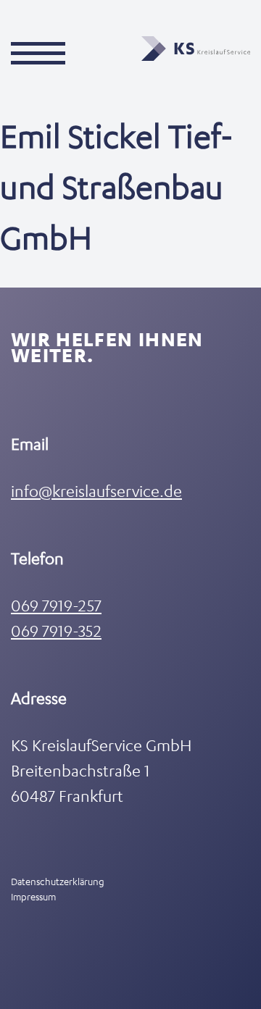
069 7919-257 (56, 605)
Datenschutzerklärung (57, 881)
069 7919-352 (56, 630)
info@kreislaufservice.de (96, 491)
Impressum (33, 896)
